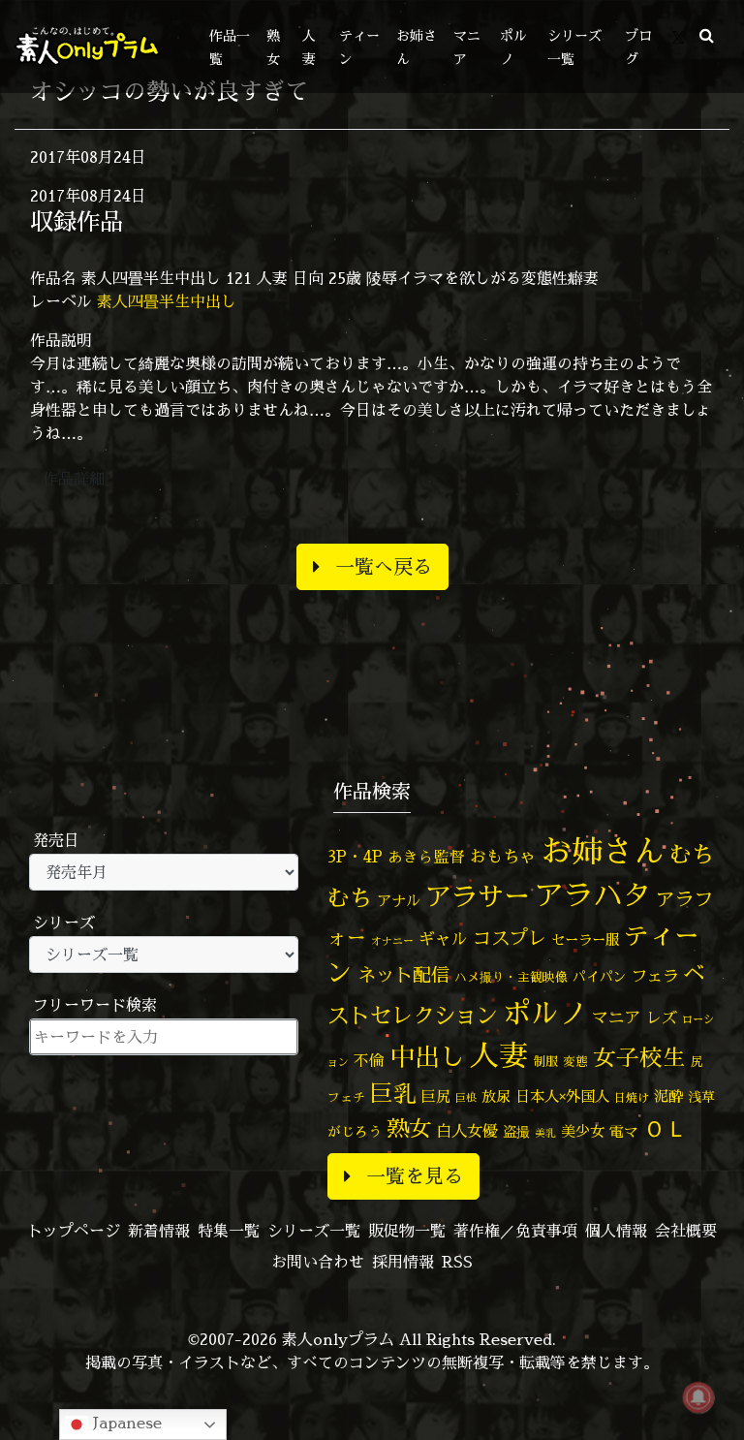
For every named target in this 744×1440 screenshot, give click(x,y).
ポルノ (545, 1012)
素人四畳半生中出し (166, 301)
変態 (575, 1061)
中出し (427, 1056)
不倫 (369, 1060)
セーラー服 (585, 940)
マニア (616, 1017)
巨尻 (435, 1096)
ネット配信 (403, 974)
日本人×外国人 (562, 1096)
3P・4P (355, 856)
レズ (661, 1017)
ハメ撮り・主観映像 (511, 977)
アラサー (477, 896)
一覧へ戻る (383, 566)
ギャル (443, 938)
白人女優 (467, 1131)
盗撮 (516, 1132)
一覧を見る (414, 1176)
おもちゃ (503, 856)
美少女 (582, 1131)
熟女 (409, 1127)
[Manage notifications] (698, 1397)
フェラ (655, 975)
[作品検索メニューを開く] (706, 35)
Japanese (125, 1422)
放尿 (496, 1096)
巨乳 (393, 1094)
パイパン (600, 976)
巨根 (466, 1098)
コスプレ (509, 938)
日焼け (631, 1097)
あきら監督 (426, 856)
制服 (545, 1061)
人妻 (499, 1055)
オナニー (392, 940)
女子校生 (639, 1058)
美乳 (545, 1133)
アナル (398, 901)
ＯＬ (665, 1127)
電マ (623, 1131)
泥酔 (668, 1096)
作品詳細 (74, 478)
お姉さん (603, 851)
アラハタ (593, 895)
